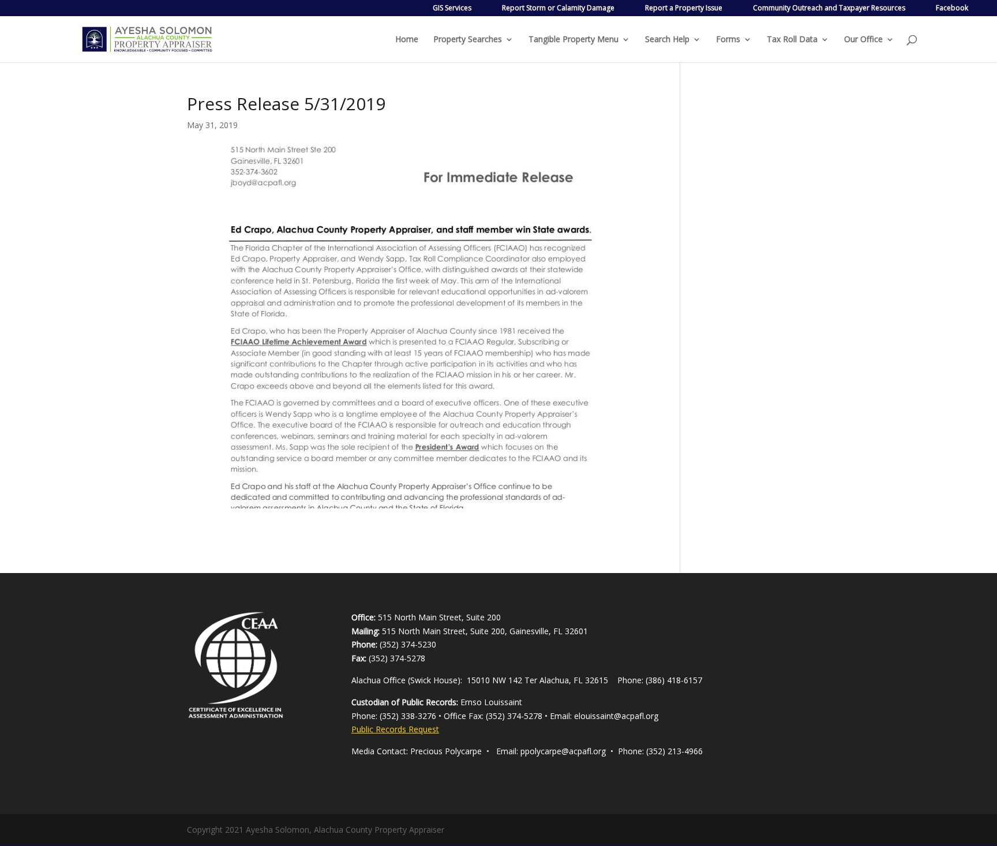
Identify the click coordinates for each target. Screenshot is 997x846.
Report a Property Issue (683, 8)
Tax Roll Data (792, 39)
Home (406, 39)
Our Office (863, 39)
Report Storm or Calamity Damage (558, 8)
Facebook (952, 8)
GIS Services (452, 8)
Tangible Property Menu (574, 39)
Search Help (667, 39)
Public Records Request (395, 729)
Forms (728, 39)
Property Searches (467, 39)
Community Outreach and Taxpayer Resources (829, 8)
